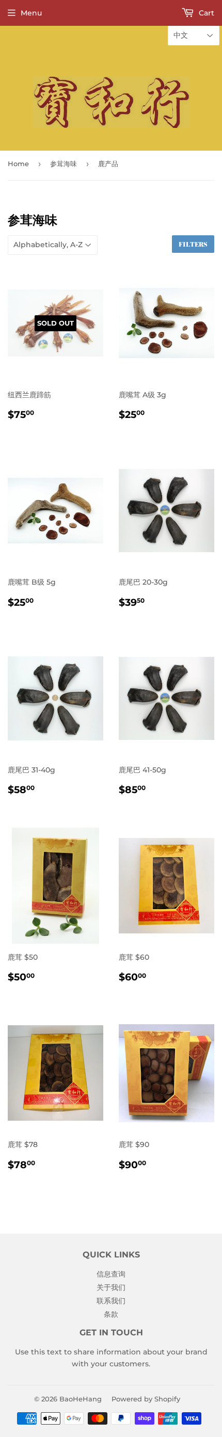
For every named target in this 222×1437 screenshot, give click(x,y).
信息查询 (111, 1274)
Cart (205, 13)
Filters (193, 244)
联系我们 (111, 1300)
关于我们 (111, 1287)
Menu (31, 13)
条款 (111, 1314)
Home (18, 163)
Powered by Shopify (146, 1399)
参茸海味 (63, 163)
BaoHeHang (80, 1399)
